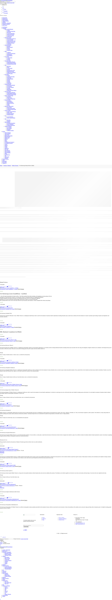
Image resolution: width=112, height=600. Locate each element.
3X (5, 593)
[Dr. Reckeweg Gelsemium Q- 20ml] (56, 404)
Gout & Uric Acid (10, 35)
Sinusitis (8, 79)
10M (5, 588)
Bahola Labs (7, 137)
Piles (3, 584)
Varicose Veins (9, 50)
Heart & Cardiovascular (9, 106)
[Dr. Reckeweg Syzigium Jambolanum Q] (56, 484)
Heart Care (4, 571)
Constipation (9, 100)
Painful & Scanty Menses (11, 90)
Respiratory (7, 74)
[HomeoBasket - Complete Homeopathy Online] (6, 0)
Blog (43, 519)
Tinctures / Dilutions (6, 24)
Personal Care (4, 18)
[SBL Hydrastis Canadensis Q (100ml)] (56, 326)
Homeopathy (4, 17)
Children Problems (8, 126)
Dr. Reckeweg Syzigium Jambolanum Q (7, 485)
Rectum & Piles (7, 99)
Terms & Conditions (62, 518)
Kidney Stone (9, 112)
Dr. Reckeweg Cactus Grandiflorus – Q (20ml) (9, 289)
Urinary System (7, 110)
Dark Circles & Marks (11, 117)
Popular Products (5, 158)
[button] (2, 286)
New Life (6, 149)
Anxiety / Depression (6, 549)
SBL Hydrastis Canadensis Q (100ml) (7, 327)
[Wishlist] (6, 286)
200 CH (6, 591)
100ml (3, 452)
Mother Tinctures (15, 165)
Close (1, 542)
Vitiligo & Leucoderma (11, 72)
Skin (5, 65)
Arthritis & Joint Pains (11, 31)
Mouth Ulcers (9, 97)
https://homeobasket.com (80, 524)
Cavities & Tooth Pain (11, 98)
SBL (5, 155)
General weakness (8, 560)
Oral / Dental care (8, 582)
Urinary (3, 596)
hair (3, 569)
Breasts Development (11, 85)
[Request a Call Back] (3, 537)
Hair (5, 118)
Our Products (4, 27)
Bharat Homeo (7, 136)
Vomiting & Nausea (10, 42)
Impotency (7, 574)
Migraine (4, 577)
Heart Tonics (9, 107)
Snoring (8, 80)
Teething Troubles (10, 130)
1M (5, 590)
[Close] (0, 541)
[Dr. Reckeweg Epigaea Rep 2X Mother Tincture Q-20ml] (56, 384)
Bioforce (6, 138)
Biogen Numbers (8, 554)
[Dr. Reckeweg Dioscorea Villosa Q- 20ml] (56, 339)
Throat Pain (9, 83)
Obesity (8, 48)
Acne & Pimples (10, 116)
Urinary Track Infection (11, 111)
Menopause (9, 89)
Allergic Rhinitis (10, 78)
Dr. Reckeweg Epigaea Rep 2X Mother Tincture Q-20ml (10, 385)
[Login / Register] (3, 7)
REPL (6, 153)
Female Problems (5, 20)
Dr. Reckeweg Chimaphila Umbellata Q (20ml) (9, 363)
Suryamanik (7, 156)
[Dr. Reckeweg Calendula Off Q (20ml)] (56, 307)
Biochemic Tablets (8, 553)
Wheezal (6, 157)
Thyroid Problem (8, 568)
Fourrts (6, 144)
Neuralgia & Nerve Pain (11, 64)
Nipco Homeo (7, 150)
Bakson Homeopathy (8, 135)
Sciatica (8, 30)
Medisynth (7, 148)
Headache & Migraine (11, 61)
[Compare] (11, 286)
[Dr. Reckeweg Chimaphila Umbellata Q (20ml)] (56, 362)
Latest (3, 160)
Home (1, 165)
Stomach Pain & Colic (11, 41)
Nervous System (8, 60)
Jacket (11, 2)
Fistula (8, 104)
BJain (6, 140)
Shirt (13, 2)
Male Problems (5, 19)
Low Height (9, 127)
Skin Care (6, 583)
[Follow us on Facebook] (24, 530)
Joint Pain (4, 572)
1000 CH (6, 587)
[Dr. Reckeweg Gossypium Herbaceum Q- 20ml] (56, 427)
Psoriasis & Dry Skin (11, 70)
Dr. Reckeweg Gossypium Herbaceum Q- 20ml (9, 428)
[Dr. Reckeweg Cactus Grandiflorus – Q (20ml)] (56, 288)
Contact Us (4, 163)
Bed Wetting (9, 128)
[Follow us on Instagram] (26, 530)
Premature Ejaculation (11, 123)
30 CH (6, 592)
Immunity (9, 129)
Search (3, 4)
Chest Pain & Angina (11, 108)
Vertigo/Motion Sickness (11, 62)
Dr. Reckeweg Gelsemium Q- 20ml (6, 405)
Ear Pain (8, 59)
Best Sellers (4, 162)
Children (4, 21)
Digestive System (8, 37)
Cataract (8, 58)
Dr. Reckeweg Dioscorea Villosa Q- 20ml (8, 341)
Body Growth (7, 558)
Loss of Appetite (10, 39)
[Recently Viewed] (5, 537)
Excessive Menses (10, 87)
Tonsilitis (8, 81)
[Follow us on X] (23, 530)
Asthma (8, 75)
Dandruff (8, 121)
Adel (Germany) (8, 132)
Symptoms (4, 28)
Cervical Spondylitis (10, 33)
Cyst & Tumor (9, 68)
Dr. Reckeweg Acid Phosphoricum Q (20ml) (8, 450)
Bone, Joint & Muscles (9, 29)
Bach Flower (4, 25)
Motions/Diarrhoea (10, 103)
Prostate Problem (10, 114)
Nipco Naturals (7, 151)
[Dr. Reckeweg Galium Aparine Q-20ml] (56, 465)
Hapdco (6, 145)
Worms (8, 105)
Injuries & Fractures (10, 34)
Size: (1, 486)
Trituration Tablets (8, 555)
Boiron (6, 141)
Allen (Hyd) (7, 134)
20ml (1, 452)
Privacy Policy (61, 517)
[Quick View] (8, 286)
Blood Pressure (10, 47)
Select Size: (2, 451)
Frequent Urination (10, 113)
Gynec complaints (8, 566)
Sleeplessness (9, 54)
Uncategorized (5, 595)
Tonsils (6, 562)
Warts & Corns (9, 73)
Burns (8, 67)
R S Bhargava (7, 154)
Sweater (8, 2)
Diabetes (8, 46)
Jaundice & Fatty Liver (11, 40)
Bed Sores (9, 66)
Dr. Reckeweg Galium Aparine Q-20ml (7, 466)
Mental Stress (7, 575)
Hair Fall (8, 119)
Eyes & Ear (7, 56)
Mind (6, 51)
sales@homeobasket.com (80, 523)
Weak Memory (9, 55)
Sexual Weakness (10, 124)
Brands (3, 131)
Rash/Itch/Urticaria (10, 71)
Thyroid (8, 49)
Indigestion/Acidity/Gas (11, 38)
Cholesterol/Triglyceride (11, 109)
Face (5, 115)
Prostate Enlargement (11, 125)
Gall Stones (9, 43)
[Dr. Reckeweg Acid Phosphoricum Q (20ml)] (56, 449)
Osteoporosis (9, 36)
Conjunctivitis (9, 57)
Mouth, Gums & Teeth (9, 95)
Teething (6, 561)
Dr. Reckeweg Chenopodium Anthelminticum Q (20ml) (10, 500)
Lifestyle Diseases (8, 45)
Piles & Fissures (10, 102)
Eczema (8, 69)
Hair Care (6, 581)
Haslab (6, 146)
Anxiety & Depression (11, 53)
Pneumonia (9, 77)
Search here (2, 1)
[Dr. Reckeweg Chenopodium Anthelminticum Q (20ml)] (56, 499)
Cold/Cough (7, 559)
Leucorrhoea (9, 86)
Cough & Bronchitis (10, 76)
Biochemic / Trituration (6, 23)
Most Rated (4, 161)
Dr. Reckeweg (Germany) (9, 142)
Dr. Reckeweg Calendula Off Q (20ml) (7, 309)
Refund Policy (61, 519)
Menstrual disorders (8, 567)
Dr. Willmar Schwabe (9, 143)
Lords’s (6, 147)
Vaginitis (8, 88)
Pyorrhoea (9, 96)
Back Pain (9, 32)
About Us (44, 518)
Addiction (9, 52)
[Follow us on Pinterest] (25, 530)
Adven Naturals (7, 133)
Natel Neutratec (7, 152)
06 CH (6, 586)
